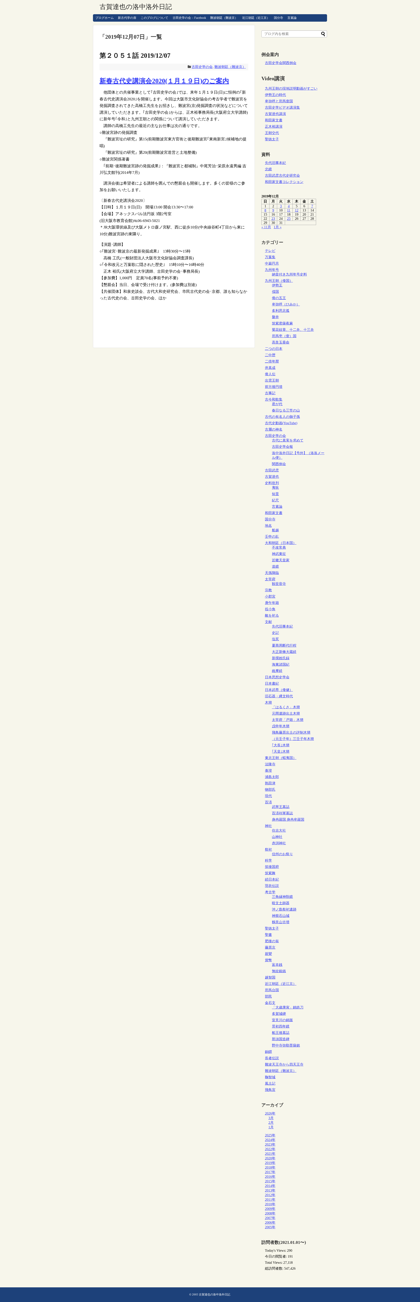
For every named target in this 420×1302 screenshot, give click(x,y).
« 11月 (266, 227)
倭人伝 (270, 374)
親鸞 (268, 954)
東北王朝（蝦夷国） (280, 758)
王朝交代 (272, 133)
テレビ (270, 251)
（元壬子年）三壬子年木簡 (293, 739)
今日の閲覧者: (276, 1256)
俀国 (275, 291)
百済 (268, 802)
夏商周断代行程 (284, 645)
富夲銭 (277, 965)
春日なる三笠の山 (286, 410)
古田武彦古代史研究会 (282, 175)
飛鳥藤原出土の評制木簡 (291, 732)
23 (273, 218)
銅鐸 (268, 1052)
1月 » (278, 227)
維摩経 (277, 671)
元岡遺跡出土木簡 (286, 713)
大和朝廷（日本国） (280, 543)
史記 (275, 633)
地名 (268, 525)
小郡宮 (270, 596)
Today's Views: (276, 1250)
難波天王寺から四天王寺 (284, 1064)
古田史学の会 (202, 67)
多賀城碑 (279, 1014)
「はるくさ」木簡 (286, 707)
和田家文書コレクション (284, 182)
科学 (268, 860)
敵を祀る (272, 615)
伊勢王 (277, 285)
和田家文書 (273, 120)
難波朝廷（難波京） (224, 17)
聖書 (268, 935)
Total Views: (274, 1262)
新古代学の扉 (127, 17)
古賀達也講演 (275, 114)
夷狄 (275, 487)
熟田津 (270, 783)
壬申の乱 (272, 536)
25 (288, 218)
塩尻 (275, 639)
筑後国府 (272, 867)
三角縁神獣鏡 (282, 897)
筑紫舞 (270, 873)
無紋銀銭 (279, 971)
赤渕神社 (279, 843)
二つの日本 (273, 349)
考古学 (270, 892)
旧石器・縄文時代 (279, 696)
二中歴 (270, 355)
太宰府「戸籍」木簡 (287, 720)
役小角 (270, 609)
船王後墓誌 (280, 1033)
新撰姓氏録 (280, 658)
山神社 (277, 837)
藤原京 (270, 947)
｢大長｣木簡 (280, 745)
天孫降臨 (272, 573)
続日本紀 (272, 879)
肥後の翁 (272, 941)
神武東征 (279, 554)
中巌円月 (272, 263)
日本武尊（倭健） (279, 690)
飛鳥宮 (270, 1090)
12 (296, 210)
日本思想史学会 (277, 677)
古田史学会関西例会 (280, 63)
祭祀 (268, 849)
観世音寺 (279, 584)
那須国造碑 (280, 1039)
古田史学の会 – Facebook (189, 17)
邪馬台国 (272, 990)
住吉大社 (279, 830)
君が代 (277, 404)
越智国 (270, 977)
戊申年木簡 (280, 726)
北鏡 (268, 169)
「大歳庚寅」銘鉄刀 (287, 1007)
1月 (271, 1127)
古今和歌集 (273, 399)
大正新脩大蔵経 (284, 652)
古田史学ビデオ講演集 (282, 107)
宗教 (268, 590)
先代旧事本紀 (275, 163)
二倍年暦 (272, 361)
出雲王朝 (272, 380)
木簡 (268, 702)
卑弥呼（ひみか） (286, 304)
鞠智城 (270, 1077)
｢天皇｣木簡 (280, 751)
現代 (268, 796)
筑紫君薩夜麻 (282, 323)
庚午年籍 (272, 603)
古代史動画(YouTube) (281, 423)
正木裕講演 (273, 126)
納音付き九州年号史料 (289, 274)
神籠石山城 (280, 916)
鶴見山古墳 (280, 922)
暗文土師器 (280, 903)
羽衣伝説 (272, 886)
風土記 (270, 1083)
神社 (268, 826)
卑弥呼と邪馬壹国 (279, 101)
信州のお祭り (282, 854)
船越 (275, 530)
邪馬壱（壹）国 (284, 336)
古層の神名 (273, 429)
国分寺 (278, 17)
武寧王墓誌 (280, 807)
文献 (268, 622)
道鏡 (275, 566)
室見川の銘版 (282, 1020)
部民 (268, 996)
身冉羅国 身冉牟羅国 (288, 819)
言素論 (292, 17)
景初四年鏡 (280, 1026)
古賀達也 (272, 476)
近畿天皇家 (280, 560)
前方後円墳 (273, 387)
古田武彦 (272, 470)
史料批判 (272, 483)
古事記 (270, 393)
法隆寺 (270, 764)
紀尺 (275, 500)
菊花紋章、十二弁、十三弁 (293, 330)
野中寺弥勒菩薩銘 (286, 1045)
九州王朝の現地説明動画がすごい (291, 88)
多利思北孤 (280, 310)
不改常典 (279, 547)
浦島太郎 (272, 777)
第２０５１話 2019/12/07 (135, 55)
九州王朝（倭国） (279, 281)
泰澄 (268, 770)
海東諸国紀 (280, 664)
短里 (275, 494)
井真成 (270, 368)
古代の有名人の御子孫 (282, 417)
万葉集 (270, 257)
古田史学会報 (282, 447)
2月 (271, 1122)
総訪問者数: (274, 1268)
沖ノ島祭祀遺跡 (284, 909)
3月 (271, 1118)
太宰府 (270, 579)
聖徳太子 (272, 139)
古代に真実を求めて (287, 440)
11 (288, 210)
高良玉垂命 (280, 342)
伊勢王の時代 (275, 95)
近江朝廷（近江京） (256, 17)
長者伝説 (272, 1058)
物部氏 (270, 789)
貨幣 (268, 960)
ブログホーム (104, 17)
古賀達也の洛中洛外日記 (136, 6)
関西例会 (279, 464)
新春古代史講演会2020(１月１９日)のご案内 (164, 80)
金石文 (270, 1003)
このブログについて (154, 17)
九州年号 (272, 270)
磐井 (275, 317)
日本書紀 (272, 683)
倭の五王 (279, 298)
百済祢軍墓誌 (282, 813)
